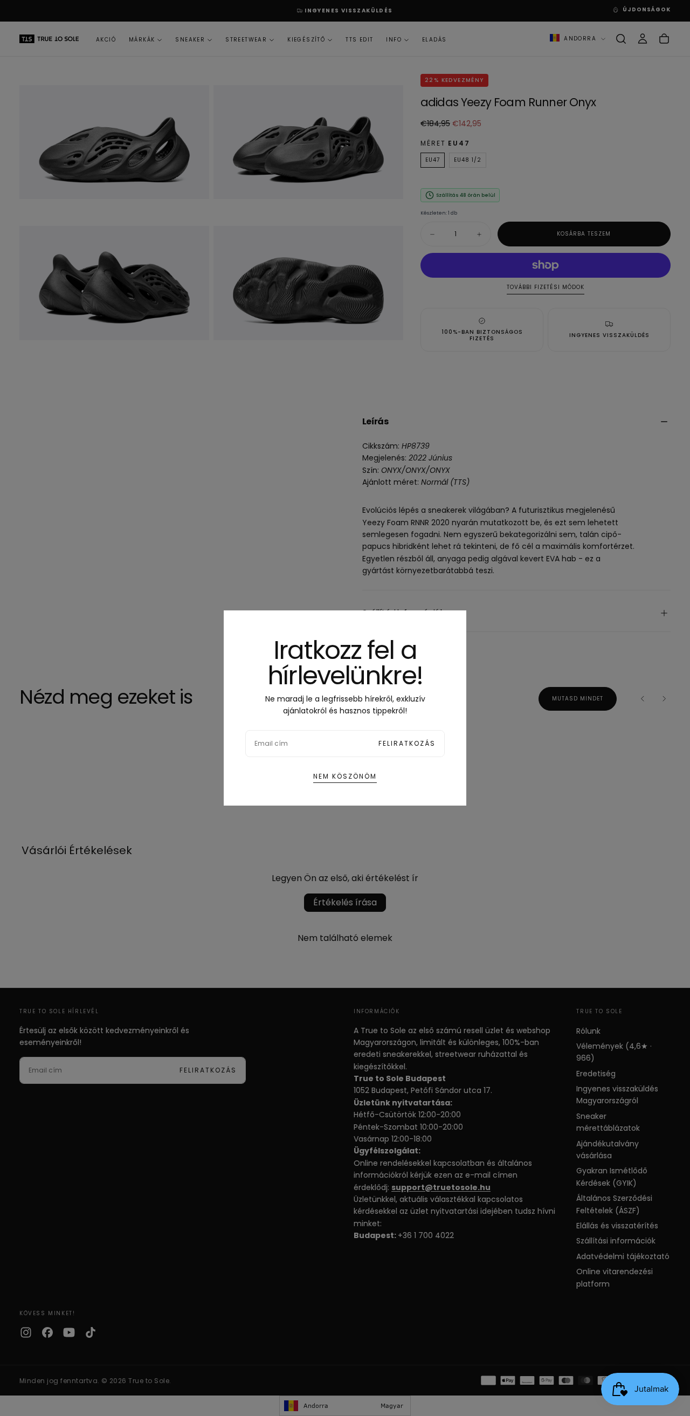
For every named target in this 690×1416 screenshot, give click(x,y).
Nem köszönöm (345, 776)
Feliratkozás (407, 743)
